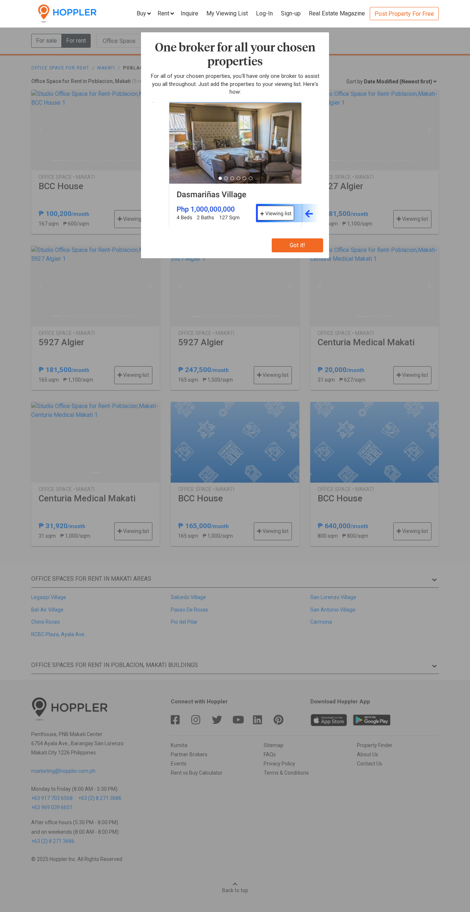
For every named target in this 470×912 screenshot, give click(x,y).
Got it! (297, 245)
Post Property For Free (404, 13)
